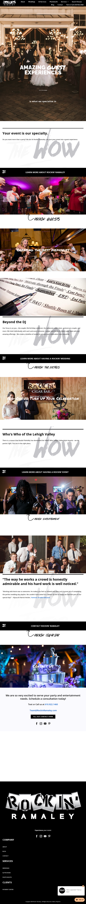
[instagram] (41, 723)
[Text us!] (79, 900)
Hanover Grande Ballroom (40, 597)
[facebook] (36, 723)
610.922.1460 (51, 704)
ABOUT (5, 847)
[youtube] (45, 723)
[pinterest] (49, 723)
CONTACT (5, 856)
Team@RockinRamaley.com (43, 710)
